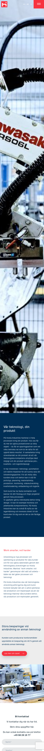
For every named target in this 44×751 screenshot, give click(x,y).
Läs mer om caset (12, 653)
